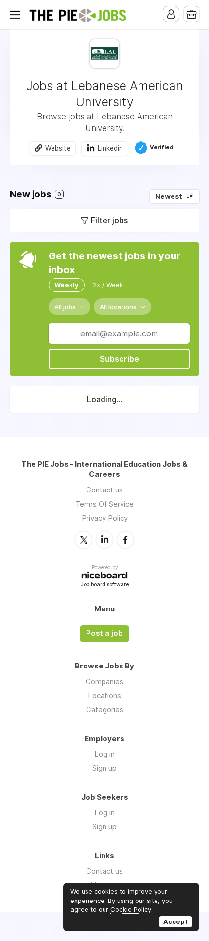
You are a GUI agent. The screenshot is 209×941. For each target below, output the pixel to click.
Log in (104, 754)
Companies (104, 681)
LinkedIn (104, 539)
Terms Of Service (104, 504)
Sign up (104, 768)
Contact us (104, 489)
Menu (17, 14)
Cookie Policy (130, 909)
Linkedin (110, 148)
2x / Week (108, 285)
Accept (175, 921)
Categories (104, 709)
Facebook (125, 539)
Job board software (105, 585)
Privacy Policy (105, 518)
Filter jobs (109, 220)
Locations (104, 695)
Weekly (66, 285)
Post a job (104, 633)
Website (57, 148)
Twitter (83, 539)
